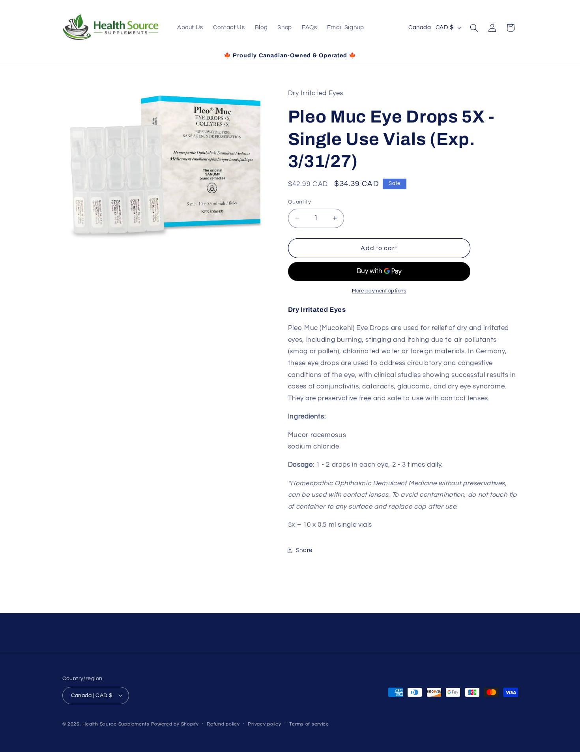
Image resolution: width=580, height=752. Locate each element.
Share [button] (304, 550)
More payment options (379, 291)
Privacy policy (264, 724)
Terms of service (309, 724)
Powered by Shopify (175, 724)
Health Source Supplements (115, 724)
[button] (474, 28)
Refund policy (223, 724)
